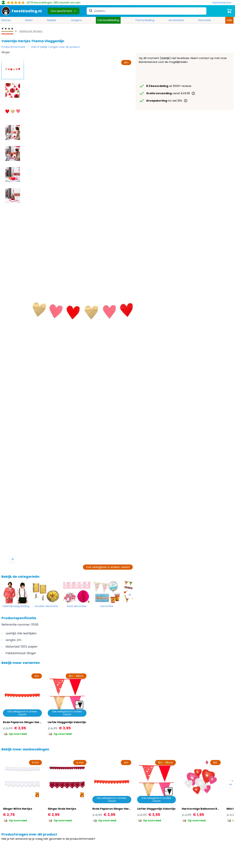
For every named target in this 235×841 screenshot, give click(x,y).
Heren (29, 20)
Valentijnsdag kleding (15, 606)
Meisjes (51, 20)
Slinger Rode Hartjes (62, 809)
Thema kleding (144, 20)
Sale (229, 20)
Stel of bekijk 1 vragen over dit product (55, 47)
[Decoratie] (107, 592)
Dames (6, 20)
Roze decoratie (76, 606)
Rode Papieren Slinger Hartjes (24, 722)
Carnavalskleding (108, 20)
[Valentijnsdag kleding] (16, 592)
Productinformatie (13, 47)
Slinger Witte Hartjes (17, 809)
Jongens (76, 20)
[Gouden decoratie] (46, 592)
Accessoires (176, 20)
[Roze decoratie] (76, 592)
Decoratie (204, 20)
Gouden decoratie (46, 606)
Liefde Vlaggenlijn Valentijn (67, 722)
